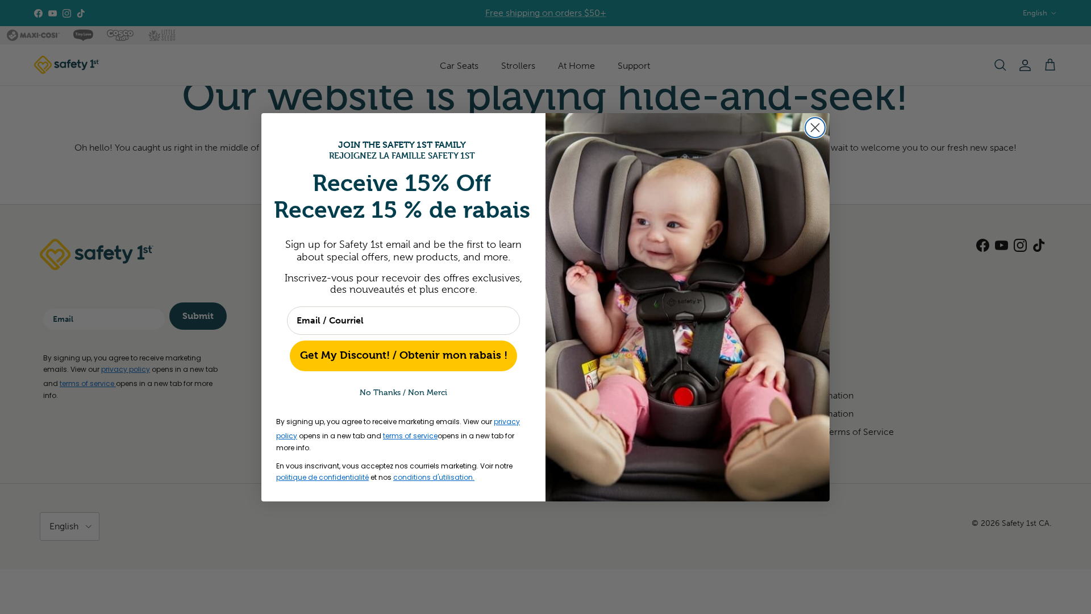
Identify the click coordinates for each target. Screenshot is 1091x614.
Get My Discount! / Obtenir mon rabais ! (403, 355)
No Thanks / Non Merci (403, 392)
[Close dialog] (815, 128)
